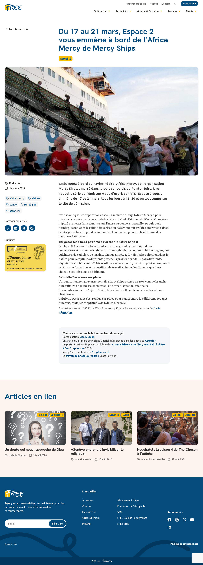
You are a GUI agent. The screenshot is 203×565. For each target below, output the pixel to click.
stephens (15, 210)
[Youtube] (192, 520)
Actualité (65, 58)
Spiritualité (57, 415)
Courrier (150, 340)
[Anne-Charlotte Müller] (138, 458)
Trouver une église (136, 4)
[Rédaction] (6, 182)
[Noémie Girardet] (6, 454)
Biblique (43, 415)
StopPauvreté (100, 352)
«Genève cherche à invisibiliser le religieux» (97, 451)
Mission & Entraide (148, 11)
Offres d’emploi (91, 517)
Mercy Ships (86, 336)
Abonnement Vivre (128, 500)
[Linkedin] (169, 527)
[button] (16, 228)
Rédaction (15, 183)
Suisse (126, 415)
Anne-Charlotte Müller (153, 459)
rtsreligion (30, 204)
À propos (87, 500)
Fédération (100, 11)
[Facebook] (169, 520)
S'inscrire (57, 523)
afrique (36, 198)
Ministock (123, 523)
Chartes (86, 506)
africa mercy (17, 198)
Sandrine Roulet (83, 459)
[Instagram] (177, 520)
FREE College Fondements (132, 517)
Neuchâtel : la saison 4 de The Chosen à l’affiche (167, 451)
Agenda (154, 4)
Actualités (121, 11)
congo (13, 204)
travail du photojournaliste (82, 355)
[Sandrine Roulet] (72, 458)
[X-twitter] (185, 520)
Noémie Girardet (17, 455)
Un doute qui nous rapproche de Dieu (34, 449)
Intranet (86, 523)
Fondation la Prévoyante (131, 506)
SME (119, 512)
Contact (166, 4)
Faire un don (89, 512)
